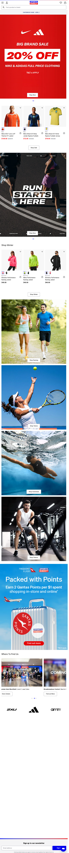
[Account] (7, 3)
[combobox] (33, 7)
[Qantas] (34, 607)
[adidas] (34, 709)
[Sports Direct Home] (34, 2)
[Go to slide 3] (36, 141)
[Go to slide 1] (33, 100)
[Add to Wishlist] (20, 108)
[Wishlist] (61, 3)
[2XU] (11, 709)
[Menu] (2, 3)
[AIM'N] (56, 709)
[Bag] (65, 3)
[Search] (3, 7)
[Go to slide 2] (34, 100)
